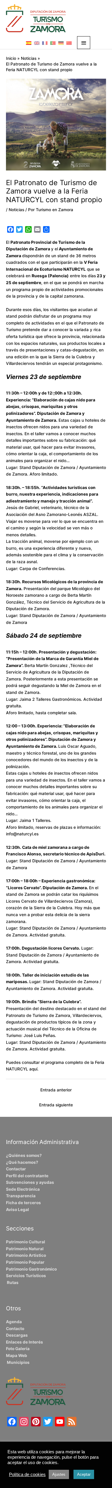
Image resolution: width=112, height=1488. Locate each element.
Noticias (16, 209)
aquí (33, 1069)
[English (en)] (36, 42)
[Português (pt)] (53, 42)
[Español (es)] (28, 42)
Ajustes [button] (58, 1474)
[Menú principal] (83, 42)
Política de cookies (27, 1474)
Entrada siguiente (56, 1104)
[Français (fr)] (44, 42)
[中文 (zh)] (69, 42)
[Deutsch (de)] (61, 42)
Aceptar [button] (83, 1474)
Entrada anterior (56, 1090)
